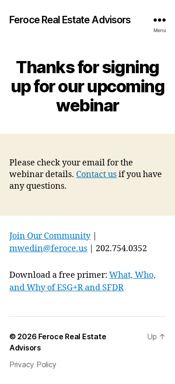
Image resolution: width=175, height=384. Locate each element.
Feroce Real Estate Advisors (70, 20)
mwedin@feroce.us (48, 248)
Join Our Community (50, 236)
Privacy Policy (32, 364)
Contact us (96, 174)
